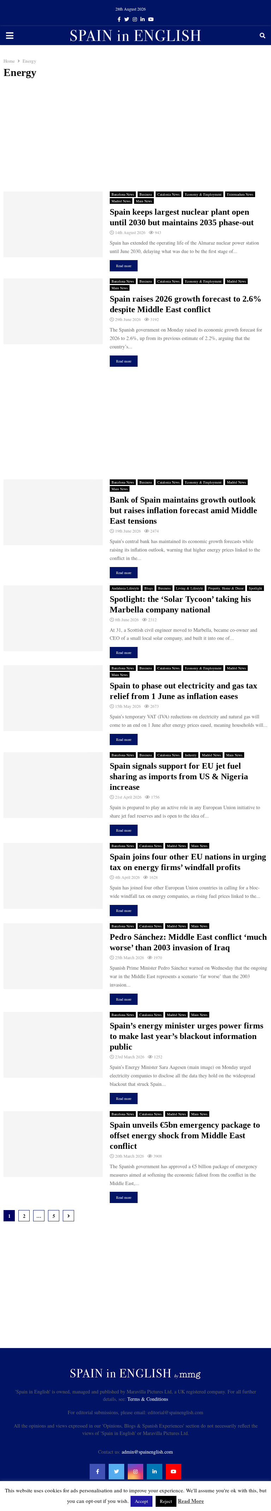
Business (145, 194)
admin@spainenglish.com (147, 1451)
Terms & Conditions (147, 1399)
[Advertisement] (135, 135)
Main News (144, 201)
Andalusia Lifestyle (125, 588)
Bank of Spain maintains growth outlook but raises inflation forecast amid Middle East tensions (183, 510)
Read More (191, 1501)
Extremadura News (240, 194)
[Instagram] (135, 1471)
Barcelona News (123, 194)
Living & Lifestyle (189, 588)
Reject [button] (166, 1501)
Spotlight (255, 588)
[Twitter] (116, 1471)
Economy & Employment (203, 194)
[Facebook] (97, 1471)
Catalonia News (168, 194)
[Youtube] (173, 1471)
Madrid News (121, 201)
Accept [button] (141, 1501)
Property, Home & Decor (225, 588)
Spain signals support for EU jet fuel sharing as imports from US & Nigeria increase (179, 776)
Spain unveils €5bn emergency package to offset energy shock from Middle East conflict (185, 1135)
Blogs (148, 588)
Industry (191, 755)
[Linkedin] (154, 1471)
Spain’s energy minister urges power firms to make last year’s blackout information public (186, 1036)
